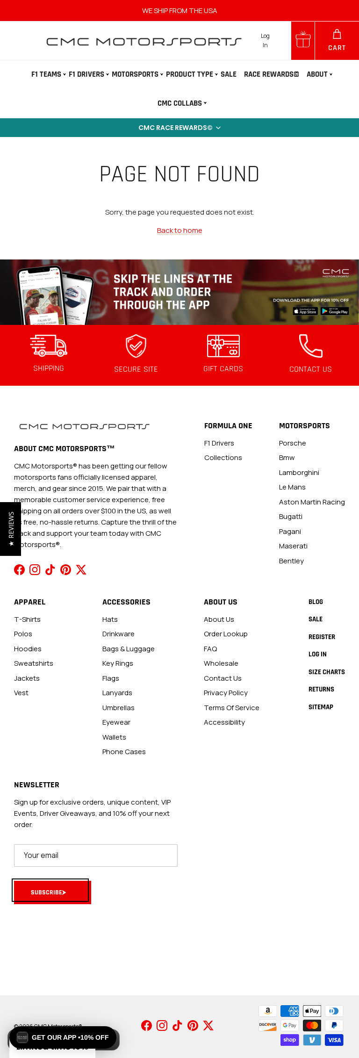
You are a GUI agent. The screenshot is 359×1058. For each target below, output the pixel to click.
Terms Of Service (231, 708)
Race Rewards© (271, 74)
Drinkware (118, 634)
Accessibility (224, 722)
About (317, 74)
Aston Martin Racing (312, 502)
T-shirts (27, 619)
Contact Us (223, 678)
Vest (21, 693)
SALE (229, 74)
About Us (219, 619)
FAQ (210, 649)
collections (223, 457)
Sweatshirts (33, 663)
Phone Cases (124, 751)
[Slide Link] (179, 292)
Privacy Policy (226, 693)
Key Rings (117, 663)
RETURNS (321, 689)
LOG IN (318, 654)
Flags (110, 678)
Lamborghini (299, 472)
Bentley (291, 561)
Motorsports (135, 74)
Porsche (292, 443)
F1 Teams (46, 74)
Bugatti (290, 516)
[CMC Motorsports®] (143, 40)
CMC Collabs (180, 103)
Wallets (114, 737)
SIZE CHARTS (327, 672)
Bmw (287, 457)
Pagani (290, 531)
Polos (23, 634)
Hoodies (28, 649)
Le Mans (292, 487)
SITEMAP (321, 707)
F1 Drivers (86, 74)
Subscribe (46, 892)
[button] (179, 127)
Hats (110, 619)
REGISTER (322, 637)
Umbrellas (118, 708)
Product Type (189, 74)
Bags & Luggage (128, 649)
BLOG (316, 601)
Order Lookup (226, 634)
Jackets (27, 678)
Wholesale (221, 663)
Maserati (293, 546)
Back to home (179, 230)
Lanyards (117, 693)
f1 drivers (219, 443)
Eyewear (116, 722)
